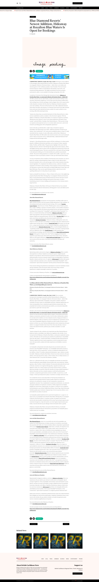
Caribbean (56, 8)
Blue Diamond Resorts (35, 200)
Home (42, 8)
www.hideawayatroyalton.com (39, 194)
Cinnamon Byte (79, 580)
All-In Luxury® (55, 259)
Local (46, 8)
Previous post (33, 524)
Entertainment (74, 8)
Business (62, 8)
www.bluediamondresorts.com (39, 246)
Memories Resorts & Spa (44, 227)
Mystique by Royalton (41, 220)
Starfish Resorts (48, 230)
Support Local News (77, 3)
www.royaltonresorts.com (58, 272)
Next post (66, 524)
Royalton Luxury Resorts (42, 426)
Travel (51, 8)
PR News (80, 8)
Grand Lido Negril (53, 223)
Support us (39, 71)
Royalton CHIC (60, 216)
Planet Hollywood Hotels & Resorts (47, 458)
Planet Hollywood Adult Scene (53, 237)
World (67, 8)
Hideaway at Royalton (57, 213)
